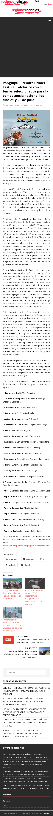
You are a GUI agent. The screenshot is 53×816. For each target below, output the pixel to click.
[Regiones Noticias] (26, 4)
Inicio (5, 805)
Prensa (39, 105)
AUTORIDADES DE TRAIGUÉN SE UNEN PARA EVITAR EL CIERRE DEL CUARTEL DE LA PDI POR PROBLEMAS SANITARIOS (24, 701)
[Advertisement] (26, 50)
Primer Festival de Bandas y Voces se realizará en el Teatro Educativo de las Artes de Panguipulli (12, 625)
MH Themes (44, 813)
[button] (49, 20)
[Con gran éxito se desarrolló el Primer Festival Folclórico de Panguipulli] (12, 583)
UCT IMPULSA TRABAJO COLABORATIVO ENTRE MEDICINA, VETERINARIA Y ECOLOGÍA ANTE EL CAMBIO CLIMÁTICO (24, 712)
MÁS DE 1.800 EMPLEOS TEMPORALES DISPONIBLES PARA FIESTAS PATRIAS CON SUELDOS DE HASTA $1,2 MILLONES (22, 733)
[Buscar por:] (26, 672)
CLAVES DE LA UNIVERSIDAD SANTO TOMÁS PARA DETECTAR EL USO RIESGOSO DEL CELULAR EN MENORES (26, 722)
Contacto (6, 801)
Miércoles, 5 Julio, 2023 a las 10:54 (18, 105)
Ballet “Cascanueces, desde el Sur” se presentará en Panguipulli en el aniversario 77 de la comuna (34, 597)
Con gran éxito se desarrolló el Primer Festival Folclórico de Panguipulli (12, 594)
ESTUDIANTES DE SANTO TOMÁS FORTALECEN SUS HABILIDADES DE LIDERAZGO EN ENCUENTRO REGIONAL (26, 691)
